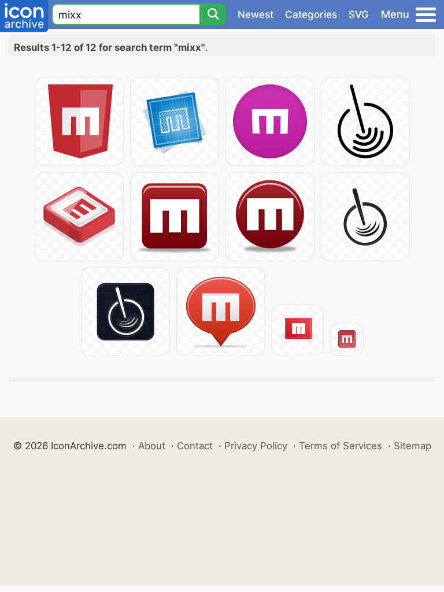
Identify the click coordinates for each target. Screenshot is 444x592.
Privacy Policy (255, 446)
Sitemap (412, 446)
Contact (195, 446)
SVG (359, 14)
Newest (255, 14)
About (151, 446)
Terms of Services (340, 446)
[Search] (212, 14)
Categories (311, 14)
